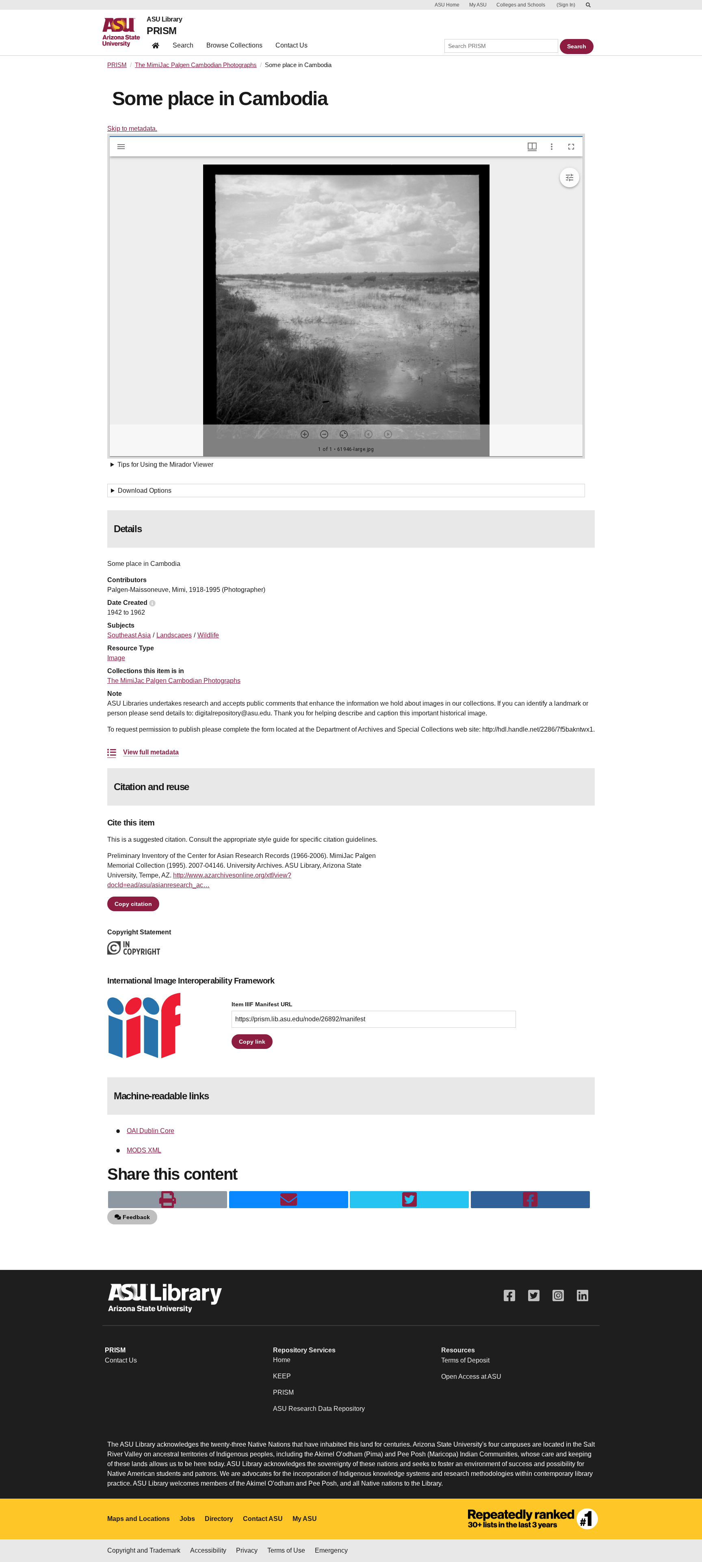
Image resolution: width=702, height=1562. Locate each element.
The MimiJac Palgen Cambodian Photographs (196, 65)
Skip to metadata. (132, 128)
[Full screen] (571, 146)
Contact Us (291, 45)
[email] (288, 1199)
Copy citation (133, 904)
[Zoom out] (324, 434)
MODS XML (144, 1150)
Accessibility (208, 1550)
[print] (167, 1199)
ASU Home (447, 5)
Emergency (331, 1550)
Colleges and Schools (520, 5)
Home (281, 1359)
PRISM (161, 30)
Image (116, 657)
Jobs (187, 1518)
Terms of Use (286, 1550)
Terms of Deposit (465, 1360)
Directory (219, 1518)
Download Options (144, 490)
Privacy (247, 1550)
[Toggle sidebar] (121, 146)
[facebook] (530, 1199)
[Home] (124, 32)
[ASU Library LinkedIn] (582, 1295)
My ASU (478, 5)
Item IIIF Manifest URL (262, 1004)
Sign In (566, 4)
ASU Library (164, 19)
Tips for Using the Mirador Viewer (165, 464)
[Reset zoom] (343, 434)
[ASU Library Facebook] (509, 1295)
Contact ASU (263, 1518)
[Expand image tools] (569, 177)
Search (183, 45)
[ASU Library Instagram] (558, 1295)
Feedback (135, 1217)
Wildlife (208, 635)
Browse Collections (234, 45)
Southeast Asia (129, 635)
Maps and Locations (138, 1518)
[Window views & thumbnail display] (532, 146)
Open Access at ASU (471, 1376)
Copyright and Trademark (143, 1550)
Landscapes (174, 635)
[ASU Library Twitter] (534, 1295)
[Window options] (551, 146)
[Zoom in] (304, 434)
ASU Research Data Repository (319, 1408)
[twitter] (409, 1199)
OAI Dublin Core (150, 1130)
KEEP (282, 1376)
